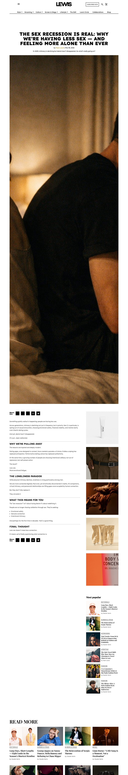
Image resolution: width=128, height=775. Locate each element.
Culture (38, 12)
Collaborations (98, 12)
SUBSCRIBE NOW (92, 4)
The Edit (73, 12)
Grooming (28, 12)
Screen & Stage (50, 12)
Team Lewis (60, 48)
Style (19, 12)
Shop (109, 12)
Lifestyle (63, 12)
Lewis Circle (84, 12)
